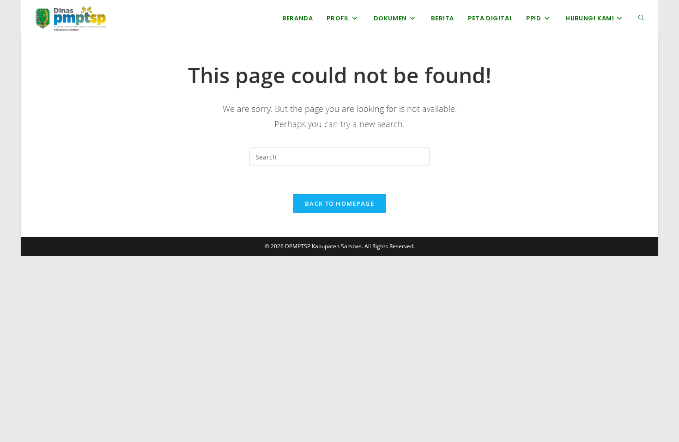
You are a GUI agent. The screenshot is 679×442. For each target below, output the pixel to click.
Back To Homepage (339, 203)
